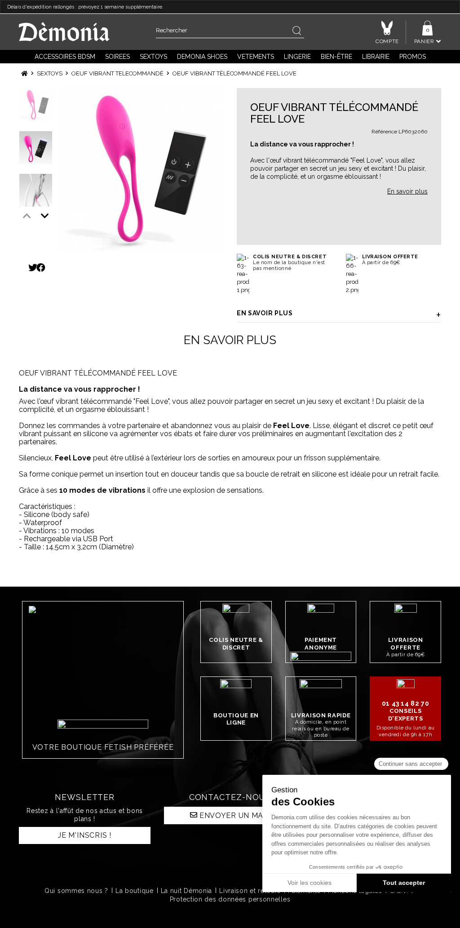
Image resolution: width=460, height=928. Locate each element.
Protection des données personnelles (230, 899)
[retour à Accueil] (24, 73)
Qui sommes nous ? (76, 890)
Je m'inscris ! (84, 835)
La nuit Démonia (186, 890)
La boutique (134, 890)
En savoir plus (265, 313)
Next (45, 216)
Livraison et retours (250, 890)
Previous (27, 216)
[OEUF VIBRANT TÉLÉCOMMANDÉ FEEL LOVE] (141, 170)
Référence (384, 131)
